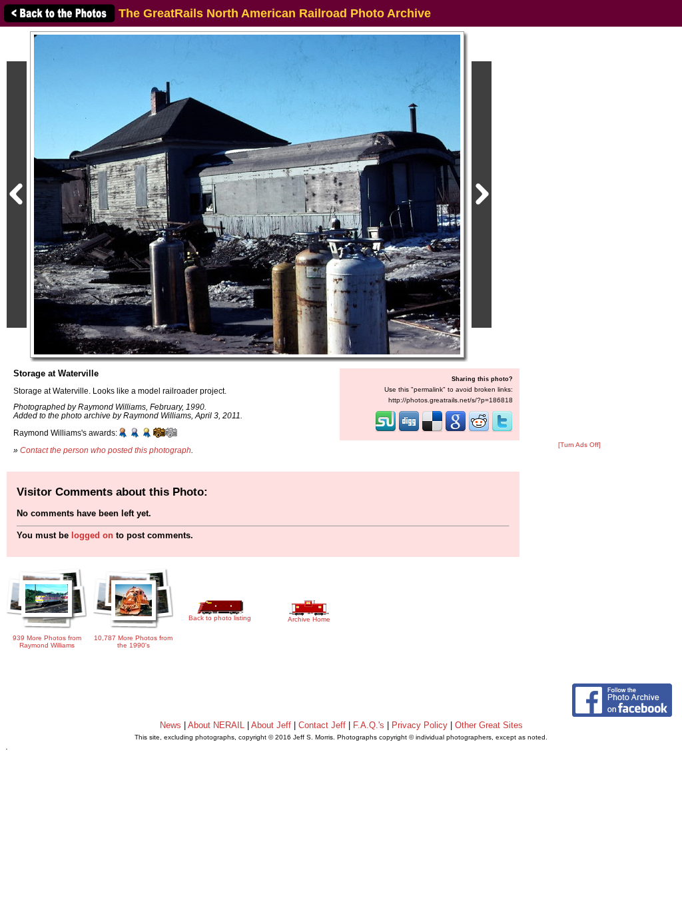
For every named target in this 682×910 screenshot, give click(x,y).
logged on (92, 535)
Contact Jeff (322, 725)
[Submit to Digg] (409, 430)
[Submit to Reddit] (479, 430)
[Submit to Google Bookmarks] (455, 430)
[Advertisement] (579, 234)
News (170, 725)
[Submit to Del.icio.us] (432, 430)
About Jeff (271, 725)
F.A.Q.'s (368, 725)
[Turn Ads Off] (579, 444)
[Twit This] (502, 430)
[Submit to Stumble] (385, 430)
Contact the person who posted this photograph (105, 450)
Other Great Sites (489, 725)
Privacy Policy (420, 725)
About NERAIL (216, 725)
